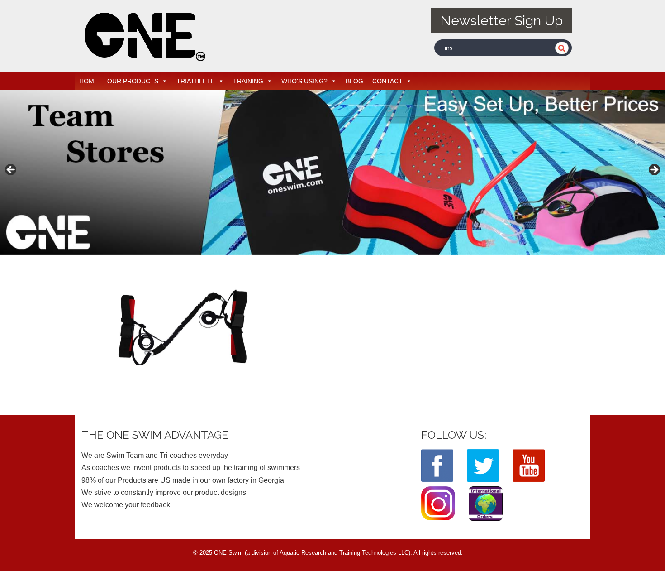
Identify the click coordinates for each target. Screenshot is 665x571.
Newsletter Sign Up (501, 21)
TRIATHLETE (195, 81)
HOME (88, 81)
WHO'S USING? (304, 81)
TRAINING (248, 81)
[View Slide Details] (332, 172)
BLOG (354, 81)
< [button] (11, 170)
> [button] (653, 170)
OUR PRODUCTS (132, 81)
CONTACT (387, 81)
